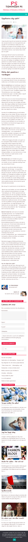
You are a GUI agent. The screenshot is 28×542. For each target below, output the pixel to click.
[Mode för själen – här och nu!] (14, 459)
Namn (3, 322)
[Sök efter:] (14, 349)
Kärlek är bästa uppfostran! (9, 381)
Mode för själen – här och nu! (12, 461)
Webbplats (4, 331)
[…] (14, 412)
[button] (26, 14)
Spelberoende (6, 491)
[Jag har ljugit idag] (14, 429)
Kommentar (5, 310)
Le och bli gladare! (6, 378)
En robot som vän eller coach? (13, 518)
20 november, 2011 (7, 22)
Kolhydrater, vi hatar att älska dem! (11, 368)
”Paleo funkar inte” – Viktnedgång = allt (12, 365)
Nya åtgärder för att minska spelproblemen (13, 362)
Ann (16, 22)
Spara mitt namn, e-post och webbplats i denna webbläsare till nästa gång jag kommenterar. (13, 337)
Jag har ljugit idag (8, 432)
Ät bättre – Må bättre (7, 373)
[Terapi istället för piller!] (14, 400)
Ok (14, 539)
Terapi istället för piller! (7, 375)
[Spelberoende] (14, 488)
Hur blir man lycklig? (7, 357)
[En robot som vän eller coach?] (14, 515)
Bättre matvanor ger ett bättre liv (10, 370)
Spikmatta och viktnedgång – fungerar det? (13, 360)
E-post (3, 327)
